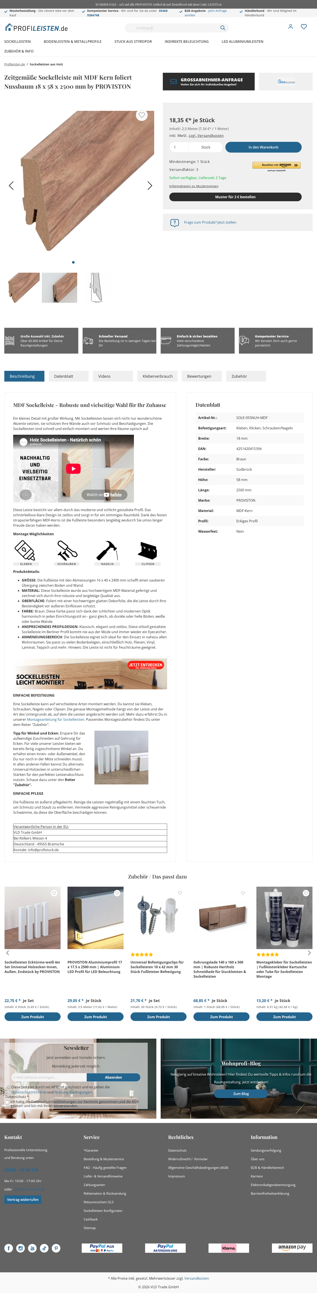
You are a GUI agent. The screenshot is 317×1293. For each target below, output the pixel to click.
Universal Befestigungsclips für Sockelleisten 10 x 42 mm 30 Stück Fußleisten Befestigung (157, 967)
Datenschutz (177, 1150)
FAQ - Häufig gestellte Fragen (105, 1167)
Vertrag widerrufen (23, 1199)
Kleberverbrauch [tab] (158, 376)
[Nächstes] (149, 187)
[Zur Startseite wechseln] (36, 27)
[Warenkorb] (314, 23)
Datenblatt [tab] (63, 376)
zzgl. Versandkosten (206, 135)
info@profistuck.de (29, 1189)
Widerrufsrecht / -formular (188, 1159)
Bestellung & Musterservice (104, 1159)
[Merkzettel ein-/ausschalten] (142, 115)
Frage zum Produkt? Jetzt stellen (210, 222)
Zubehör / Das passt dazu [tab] (157, 876)
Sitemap (90, 1228)
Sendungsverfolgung (266, 1150)
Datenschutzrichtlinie (28, 1092)
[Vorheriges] (9, 187)
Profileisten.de (14, 64)
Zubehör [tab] (239, 376)
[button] (277, 167)
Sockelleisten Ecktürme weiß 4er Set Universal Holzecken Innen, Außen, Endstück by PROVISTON (32, 967)
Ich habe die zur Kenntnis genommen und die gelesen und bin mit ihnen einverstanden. (75, 1104)
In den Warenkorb (263, 147)
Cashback (91, 1219)
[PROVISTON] (285, 81)
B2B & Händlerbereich (267, 1167)
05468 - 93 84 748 (21, 1170)
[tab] (24, 376)
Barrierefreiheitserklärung (270, 1193)
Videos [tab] (104, 376)
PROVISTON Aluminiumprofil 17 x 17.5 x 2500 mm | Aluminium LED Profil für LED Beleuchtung (94, 967)
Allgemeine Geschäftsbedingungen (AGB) (198, 1167)
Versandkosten (196, 1278)
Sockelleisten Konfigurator (103, 1210)
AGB (135, 1101)
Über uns (257, 1159)
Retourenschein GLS (98, 1202)
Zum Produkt (32, 1017)
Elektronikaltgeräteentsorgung (273, 1185)
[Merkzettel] (304, 27)
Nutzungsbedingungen (73, 1092)
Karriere (257, 1176)
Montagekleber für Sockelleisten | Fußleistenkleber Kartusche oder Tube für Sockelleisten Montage (284, 969)
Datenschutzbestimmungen (54, 1101)
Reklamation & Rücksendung (105, 1193)
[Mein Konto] (291, 27)
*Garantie (91, 1150)
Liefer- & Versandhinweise (103, 1176)
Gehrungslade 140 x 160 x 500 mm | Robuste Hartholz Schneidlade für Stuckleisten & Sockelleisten (219, 969)
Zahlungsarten (94, 1185)
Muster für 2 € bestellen (235, 197)
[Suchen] (223, 28)
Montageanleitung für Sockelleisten (55, 719)
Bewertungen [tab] (199, 376)
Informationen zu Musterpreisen (193, 186)
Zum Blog (241, 1093)
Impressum (176, 1176)
